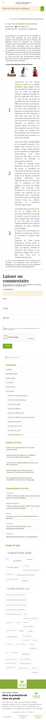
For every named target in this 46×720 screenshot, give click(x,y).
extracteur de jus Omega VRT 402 (16, 605)
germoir (26, 622)
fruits (18, 622)
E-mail (5, 308)
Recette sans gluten (11, 663)
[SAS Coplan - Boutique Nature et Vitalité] (25, 3)
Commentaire (8, 289)
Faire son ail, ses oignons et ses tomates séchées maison (20, 449)
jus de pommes (25, 640)
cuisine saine (12, 567)
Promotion (15, 652)
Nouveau (32, 644)
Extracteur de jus (18, 588)
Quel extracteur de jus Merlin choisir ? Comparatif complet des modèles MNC (20, 471)
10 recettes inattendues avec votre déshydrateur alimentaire (18, 527)
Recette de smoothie (25, 659)
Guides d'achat (12, 29)
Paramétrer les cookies (23, 717)
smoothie (35, 668)
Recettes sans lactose (15, 426)
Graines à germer (28, 626)
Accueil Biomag (13, 19)
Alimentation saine (12, 374)
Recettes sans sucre (14, 430)
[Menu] (4, 2)
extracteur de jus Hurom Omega (15, 595)
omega (7, 652)
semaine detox (23, 668)
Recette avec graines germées (18, 395)
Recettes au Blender (14, 408)
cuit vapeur (26, 566)
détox (25, 581)
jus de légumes (26, 636)
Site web (6, 318)
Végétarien (35, 672)
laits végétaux (9, 644)
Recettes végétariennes (15, 434)
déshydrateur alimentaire (26, 575)
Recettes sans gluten (14, 421)
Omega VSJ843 (21, 84)
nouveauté (33, 648)
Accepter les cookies (38, 717)
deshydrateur (9, 574)
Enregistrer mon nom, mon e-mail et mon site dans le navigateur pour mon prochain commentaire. (21, 329)
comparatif (29, 559)
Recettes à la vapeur (14, 404)
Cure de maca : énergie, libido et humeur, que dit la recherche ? (22, 464)
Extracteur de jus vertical (15, 610)
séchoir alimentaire (25, 663)
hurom (21, 631)
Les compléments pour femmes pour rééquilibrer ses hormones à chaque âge (20, 479)
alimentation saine (20, 553)
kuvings (35, 640)
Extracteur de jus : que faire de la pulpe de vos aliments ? (22, 517)
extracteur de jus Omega (16, 600)
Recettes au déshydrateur (16, 413)
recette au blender (11, 659)
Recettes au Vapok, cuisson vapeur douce (21, 417)
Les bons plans (10, 387)
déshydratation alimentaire (31, 570)
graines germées (10, 630)
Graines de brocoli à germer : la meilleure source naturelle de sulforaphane (20, 456)
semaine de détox (10, 667)
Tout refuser (8, 717)
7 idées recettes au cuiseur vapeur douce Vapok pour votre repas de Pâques (23, 497)
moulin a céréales (21, 644)
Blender (17, 561)
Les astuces (9, 382)
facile (25, 614)
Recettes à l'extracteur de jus (17, 400)
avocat (7, 559)
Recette (25, 654)
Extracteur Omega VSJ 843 (13, 614)
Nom (5, 298)
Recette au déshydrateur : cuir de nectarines (21, 537)
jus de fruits (11, 637)
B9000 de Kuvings (26, 163)
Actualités (9, 369)
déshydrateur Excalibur (12, 579)
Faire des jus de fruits (31, 618)
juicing (30, 631)
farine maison (9, 622)
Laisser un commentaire (28, 29)
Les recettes (10, 391)
